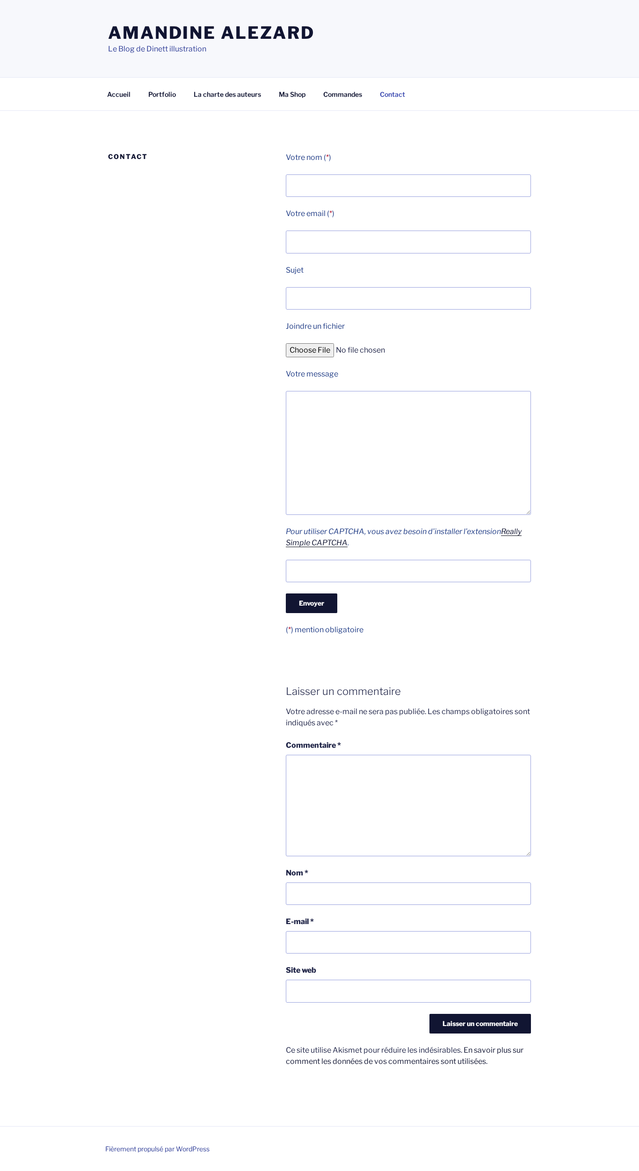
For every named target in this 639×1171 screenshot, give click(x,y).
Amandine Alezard (211, 32)
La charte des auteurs (227, 94)
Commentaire (313, 745)
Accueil (119, 94)
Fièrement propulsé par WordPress (157, 1149)
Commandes (342, 94)
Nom (297, 872)
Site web (301, 970)
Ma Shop (292, 94)
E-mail (300, 921)
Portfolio (162, 94)
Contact (392, 94)
